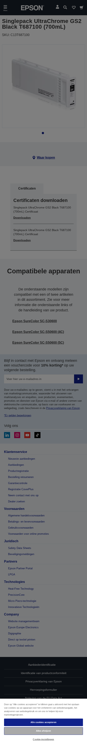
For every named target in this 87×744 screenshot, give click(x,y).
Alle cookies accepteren (43, 722)
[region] (43, 721)
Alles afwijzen (43, 731)
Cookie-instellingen (43, 739)
